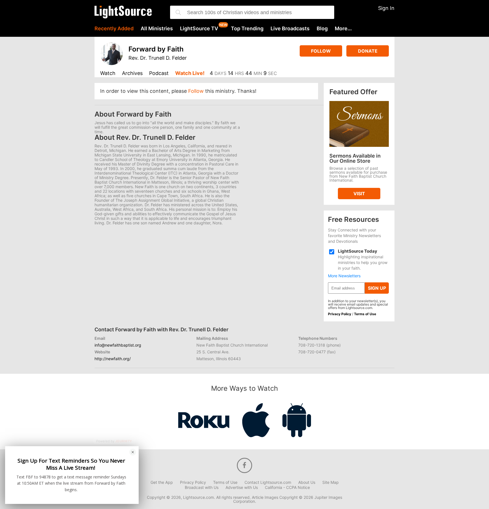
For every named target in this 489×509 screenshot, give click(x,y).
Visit (359, 193)
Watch (107, 73)
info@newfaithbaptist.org (118, 345)
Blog (322, 28)
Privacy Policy (339, 314)
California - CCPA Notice (287, 487)
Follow (321, 51)
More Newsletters (344, 276)
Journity (123, 441)
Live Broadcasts (290, 28)
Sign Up (377, 288)
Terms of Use (365, 314)
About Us (306, 482)
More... (343, 28)
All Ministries (157, 28)
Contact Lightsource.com (267, 482)
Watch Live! (190, 73)
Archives (132, 73)
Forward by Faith (156, 49)
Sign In (386, 8)
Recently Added (114, 28)
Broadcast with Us (201, 487)
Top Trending (247, 28)
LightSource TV (199, 28)
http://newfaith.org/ (113, 358)
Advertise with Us (242, 487)
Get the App (162, 482)
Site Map (330, 482)
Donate (368, 51)
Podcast (159, 73)
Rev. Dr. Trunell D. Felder (157, 58)
